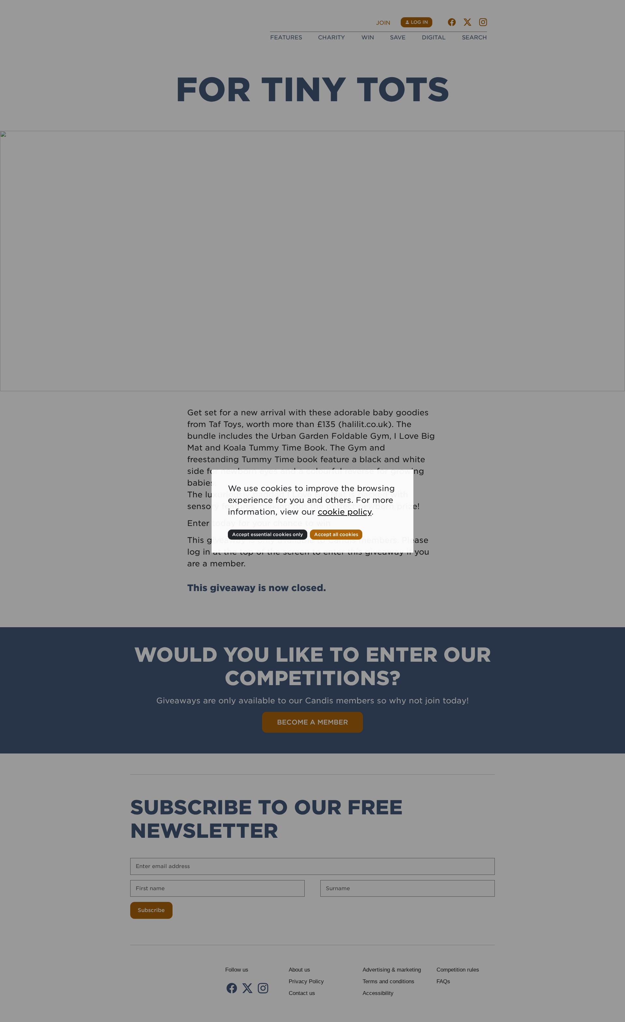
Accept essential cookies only (267, 534)
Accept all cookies (336, 534)
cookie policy (344, 512)
